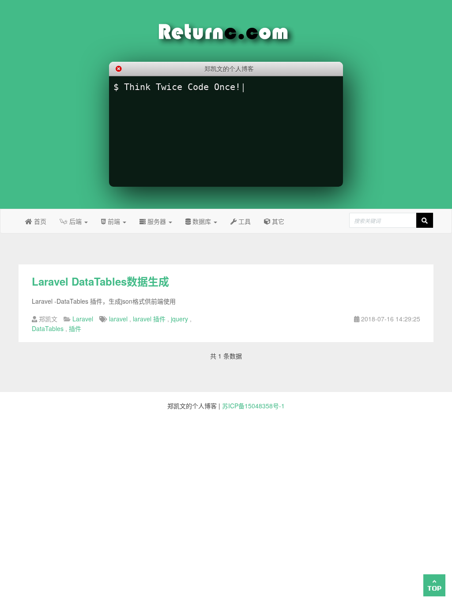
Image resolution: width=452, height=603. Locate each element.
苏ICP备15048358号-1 (253, 405)
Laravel (82, 318)
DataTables (48, 328)
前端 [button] (114, 221)
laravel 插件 (149, 318)
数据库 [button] (202, 221)
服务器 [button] (157, 221)
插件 (75, 328)
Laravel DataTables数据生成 (100, 281)
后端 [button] (75, 221)
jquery (179, 318)
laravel (118, 318)
